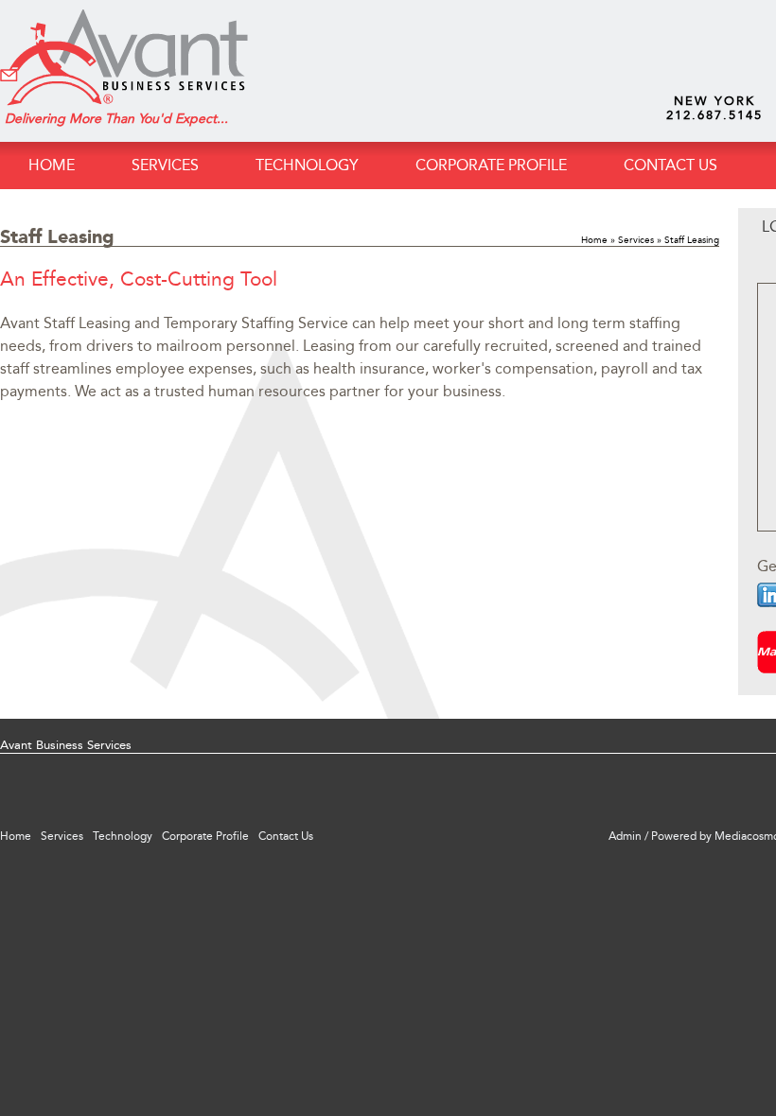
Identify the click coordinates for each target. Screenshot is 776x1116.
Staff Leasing (691, 240)
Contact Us (670, 165)
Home (51, 165)
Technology (307, 165)
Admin (625, 836)
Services (636, 240)
